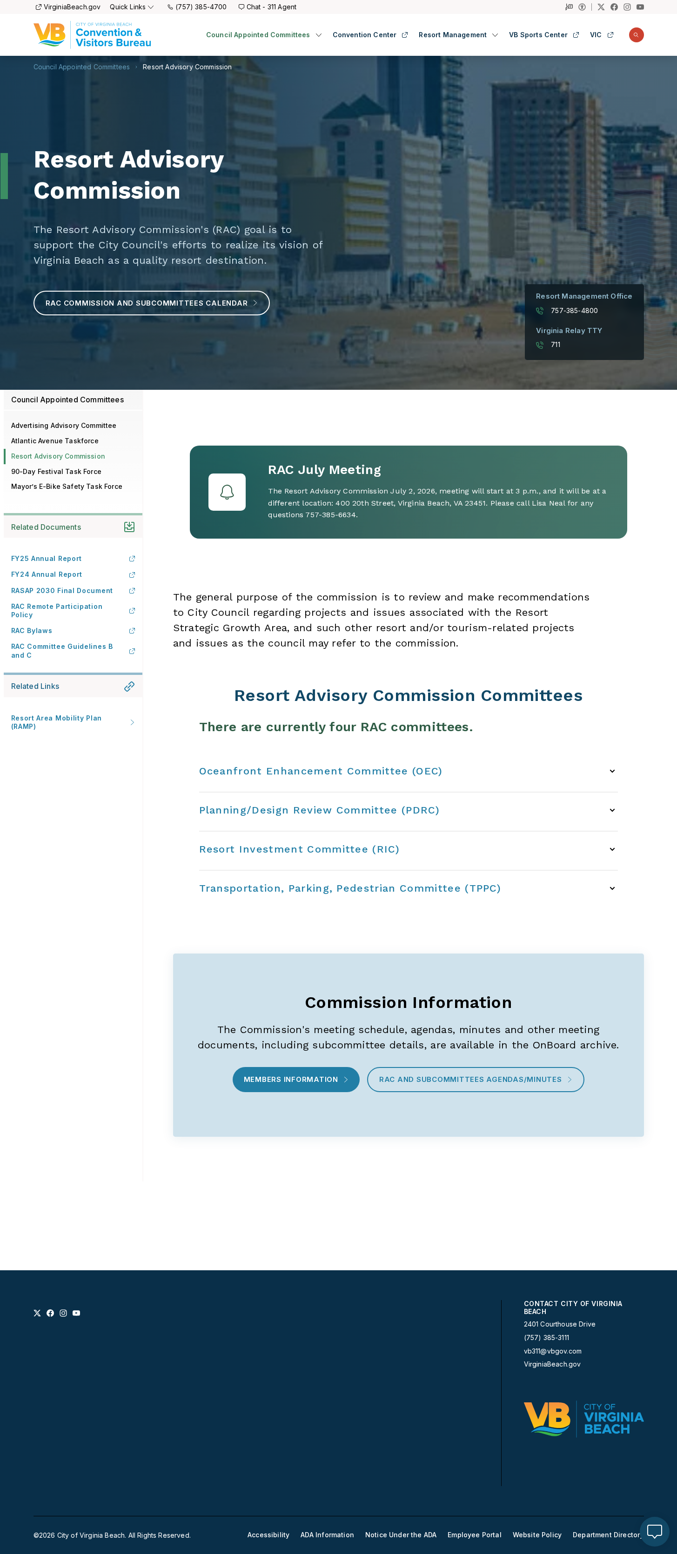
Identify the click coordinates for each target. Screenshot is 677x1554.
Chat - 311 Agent (272, 7)
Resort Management (453, 35)
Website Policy (537, 1535)
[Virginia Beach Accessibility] (585, 7)
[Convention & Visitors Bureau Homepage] (92, 35)
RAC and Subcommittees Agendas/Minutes (470, 1079)
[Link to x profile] (37, 1313)
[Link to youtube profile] (76, 1313)
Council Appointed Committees (258, 35)
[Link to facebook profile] (50, 1313)
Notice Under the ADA (400, 1535)
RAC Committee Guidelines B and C (62, 650)
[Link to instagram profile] (63, 1313)
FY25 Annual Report (46, 558)
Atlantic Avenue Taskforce (55, 441)
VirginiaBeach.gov (72, 7)
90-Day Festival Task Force (56, 471)
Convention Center (365, 35)
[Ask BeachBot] (655, 1532)
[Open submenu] (319, 35)
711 (555, 344)
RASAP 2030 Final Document (62, 590)
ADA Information (327, 1535)
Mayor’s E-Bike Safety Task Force (66, 486)
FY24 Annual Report (47, 574)
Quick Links (128, 7)
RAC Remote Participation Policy (57, 610)
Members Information (291, 1079)
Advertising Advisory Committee (64, 425)
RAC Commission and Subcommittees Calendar (147, 303)
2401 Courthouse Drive (560, 1324)
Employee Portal (475, 1535)
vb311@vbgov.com (553, 1351)
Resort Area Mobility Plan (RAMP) (56, 722)
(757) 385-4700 (201, 7)
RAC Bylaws (32, 630)
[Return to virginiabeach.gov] (584, 1419)
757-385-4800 (574, 310)
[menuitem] (264, 35)
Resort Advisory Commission (187, 67)
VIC (596, 35)
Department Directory (608, 1535)
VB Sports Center (538, 35)
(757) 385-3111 (546, 1337)
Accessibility (268, 1535)
